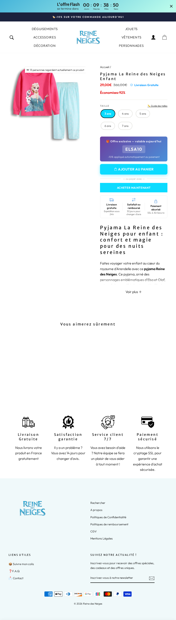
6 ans (108, 126)
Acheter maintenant (134, 187)
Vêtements (131, 37)
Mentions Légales (101, 538)
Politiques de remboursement (109, 524)
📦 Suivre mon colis (21, 564)
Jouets (131, 29)
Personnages (131, 46)
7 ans (125, 126)
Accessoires (44, 37)
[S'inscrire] (152, 578)
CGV (93, 531)
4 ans (125, 113)
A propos (96, 510)
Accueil (104, 67)
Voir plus (132, 292)
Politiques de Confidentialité (108, 517)
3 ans (108, 113)
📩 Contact (16, 578)
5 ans (143, 113)
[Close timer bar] (171, 6)
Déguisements (45, 29)
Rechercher (97, 503)
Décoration (45, 46)
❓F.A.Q (14, 571)
